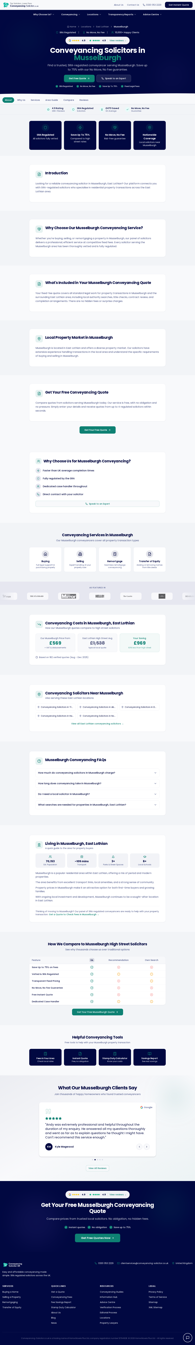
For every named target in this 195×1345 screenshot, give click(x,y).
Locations (86, 26)
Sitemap (153, 1302)
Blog (53, 1317)
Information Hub (108, 1297)
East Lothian (102, 26)
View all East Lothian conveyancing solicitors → (97, 723)
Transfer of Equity (11, 1307)
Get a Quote (58, 1291)
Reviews (84, 100)
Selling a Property (11, 1297)
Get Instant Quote (179, 4)
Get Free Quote (77, 78)
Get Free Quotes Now (95, 1238)
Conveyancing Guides (111, 1291)
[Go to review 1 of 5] (92, 1159)
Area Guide (51, 100)
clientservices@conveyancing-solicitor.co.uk (144, 1263)
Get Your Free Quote (95, 429)
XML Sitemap (155, 1307)
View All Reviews (97, 1168)
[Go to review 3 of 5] (97, 1159)
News (54, 1322)
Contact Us (133, 4)
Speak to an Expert (115, 78)
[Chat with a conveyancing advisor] (187, 1337)
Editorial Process (108, 1312)
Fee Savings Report (61, 1302)
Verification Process (110, 1307)
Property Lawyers (109, 1322)
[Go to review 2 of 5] (95, 1159)
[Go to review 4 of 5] (100, 1159)
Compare (68, 100)
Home (73, 26)
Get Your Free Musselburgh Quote (96, 1012)
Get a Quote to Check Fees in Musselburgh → (74, 914)
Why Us (21, 100)
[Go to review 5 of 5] (102, 1159)
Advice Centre (107, 1302)
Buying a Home (10, 1291)
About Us (118, 4)
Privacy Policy (156, 1291)
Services (35, 100)
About (8, 100)
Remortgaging (10, 1302)
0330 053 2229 (153, 4)
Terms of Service (158, 1297)
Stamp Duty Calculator (63, 1307)
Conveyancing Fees (61, 1297)
